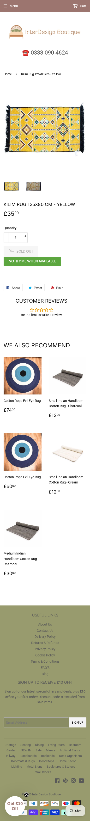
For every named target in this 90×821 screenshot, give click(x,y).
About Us (45, 624)
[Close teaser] (26, 794)
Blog (45, 674)
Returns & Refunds (45, 643)
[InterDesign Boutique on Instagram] (73, 781)
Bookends (48, 756)
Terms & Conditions (45, 661)
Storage (11, 745)
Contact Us (45, 630)
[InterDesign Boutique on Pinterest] (65, 781)
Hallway (10, 756)
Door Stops (46, 761)
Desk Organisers (70, 756)
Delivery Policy (45, 636)
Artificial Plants (70, 750)
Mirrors (50, 750)
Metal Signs (34, 766)
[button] (15, 806)
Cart (82, 6)
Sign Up (77, 722)
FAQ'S (45, 668)
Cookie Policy (45, 655)
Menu (14, 6)
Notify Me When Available (32, 261)
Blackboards (28, 756)
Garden (11, 750)
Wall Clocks (43, 772)
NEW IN (26, 750)
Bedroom (75, 745)
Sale (39, 750)
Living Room (56, 745)
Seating (25, 745)
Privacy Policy (45, 649)
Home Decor (67, 761)
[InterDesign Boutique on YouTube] (81, 781)
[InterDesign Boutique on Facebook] (57, 781)
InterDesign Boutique (46, 794)
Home (8, 74)
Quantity (10, 228)
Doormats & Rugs (23, 761)
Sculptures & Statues (61, 766)
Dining (39, 745)
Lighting (16, 766)
